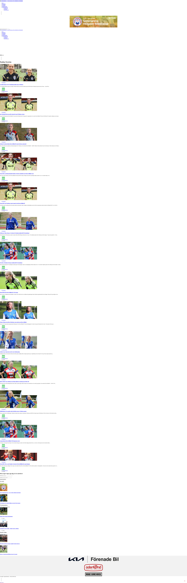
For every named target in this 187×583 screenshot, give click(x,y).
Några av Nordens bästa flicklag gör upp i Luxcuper (8, 554)
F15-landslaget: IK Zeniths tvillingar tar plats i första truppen (10, 503)
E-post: (1, 477)
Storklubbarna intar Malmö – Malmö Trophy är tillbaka (9, 528)
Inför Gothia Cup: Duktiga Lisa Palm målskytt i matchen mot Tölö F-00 (14, 381)
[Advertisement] (93, 47)
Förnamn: (1, 475)
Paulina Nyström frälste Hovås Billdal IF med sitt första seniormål (13, 143)
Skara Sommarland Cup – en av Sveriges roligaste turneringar (10, 492)
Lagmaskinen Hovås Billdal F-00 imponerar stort (10, 440)
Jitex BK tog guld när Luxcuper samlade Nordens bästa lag (10, 543)
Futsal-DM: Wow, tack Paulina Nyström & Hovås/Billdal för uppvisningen (15, 464)
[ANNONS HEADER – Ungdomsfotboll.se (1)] (93, 27)
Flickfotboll (4, 82)
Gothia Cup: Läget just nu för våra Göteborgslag (10, 351)
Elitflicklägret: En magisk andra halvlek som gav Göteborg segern (13, 411)
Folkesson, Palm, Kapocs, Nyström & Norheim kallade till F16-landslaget (14, 233)
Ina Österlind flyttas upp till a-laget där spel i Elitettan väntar (12, 114)
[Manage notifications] (184, 581)
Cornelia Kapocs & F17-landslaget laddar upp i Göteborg (11, 84)
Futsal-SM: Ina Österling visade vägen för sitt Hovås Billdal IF (12, 203)
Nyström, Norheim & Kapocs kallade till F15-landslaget (11, 262)
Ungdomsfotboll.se (5, 91)
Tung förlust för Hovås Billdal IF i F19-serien (9, 292)
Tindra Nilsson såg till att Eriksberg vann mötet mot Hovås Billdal (13, 322)
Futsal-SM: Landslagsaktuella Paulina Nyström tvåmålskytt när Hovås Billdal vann (17, 173)
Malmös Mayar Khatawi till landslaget (6, 516)
